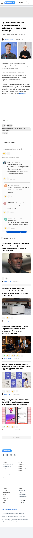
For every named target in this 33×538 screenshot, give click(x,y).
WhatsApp (5, 133)
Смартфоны (6, 470)
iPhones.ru (6, 524)
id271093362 (10, 203)
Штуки (4, 478)
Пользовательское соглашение (9, 509)
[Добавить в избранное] (26, 39)
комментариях (15, 157)
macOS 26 (21, 464)
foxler (8, 162)
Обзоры (5, 462)
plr (9, 185)
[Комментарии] (3, 278)
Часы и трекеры (7, 474)
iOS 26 (20, 462)
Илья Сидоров (7, 321)
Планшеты (5, 472)
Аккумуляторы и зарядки (7, 467)
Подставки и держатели (9, 484)
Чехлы (4, 476)
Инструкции (22, 490)
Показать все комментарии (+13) (16, 232)
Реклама (21, 502)
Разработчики (22, 494)
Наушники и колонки (8, 464)
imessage (9, 125)
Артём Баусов (7, 281)
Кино (4, 502)
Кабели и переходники (8, 482)
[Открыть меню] (2, 3)
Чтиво (4, 500)
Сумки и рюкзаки (7, 480)
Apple (3, 125)
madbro (10, 219)
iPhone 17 (21, 466)
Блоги (4, 494)
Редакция (22, 500)
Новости (5, 490)
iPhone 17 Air (22, 470)
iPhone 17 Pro (22, 468)
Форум (4, 496)
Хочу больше (16, 437)
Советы (21, 488)
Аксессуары (6, 492)
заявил (22, 65)
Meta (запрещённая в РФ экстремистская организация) (13, 129)
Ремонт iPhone (22, 496)
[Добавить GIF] (8, 153)
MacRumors (22, 93)
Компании (5, 498)
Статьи (5, 488)
